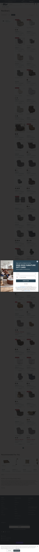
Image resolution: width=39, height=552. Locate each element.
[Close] (37, 546)
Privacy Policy (18, 548)
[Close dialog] (37, 261)
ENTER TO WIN (26, 280)
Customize (9, 550)
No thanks (26, 283)
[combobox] (18, 277)
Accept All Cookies (17, 550)
